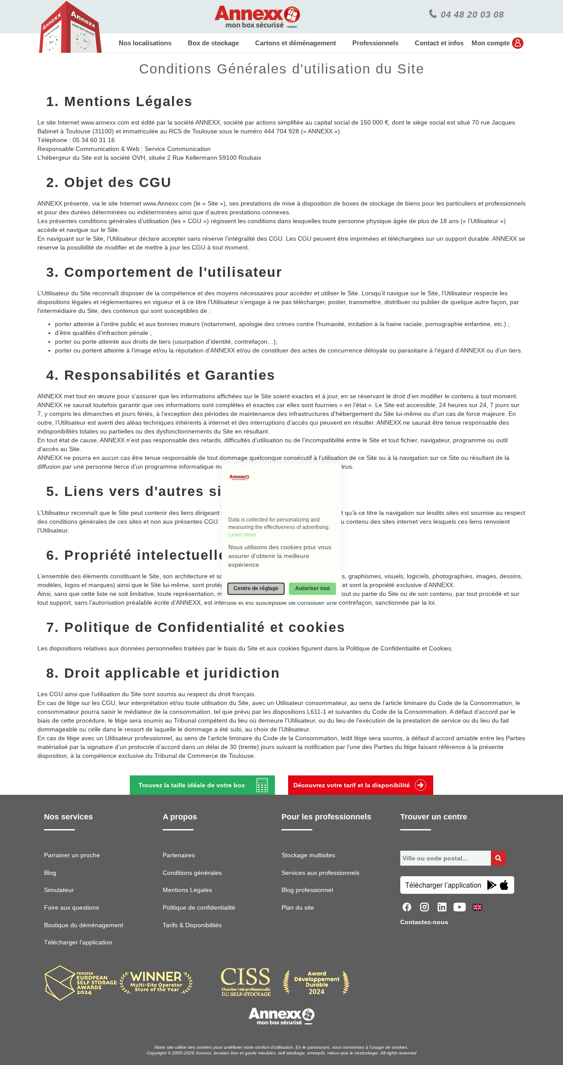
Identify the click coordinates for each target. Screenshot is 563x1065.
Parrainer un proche (72, 855)
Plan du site (298, 907)
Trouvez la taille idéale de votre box (192, 785)
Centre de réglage (256, 588)
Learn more (242, 535)
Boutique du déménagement (83, 925)
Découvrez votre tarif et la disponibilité (351, 785)
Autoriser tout (312, 588)
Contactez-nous (424, 921)
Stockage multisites (308, 855)
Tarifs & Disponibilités (192, 925)
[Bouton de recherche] (498, 858)
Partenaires (179, 855)
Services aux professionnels (320, 872)
